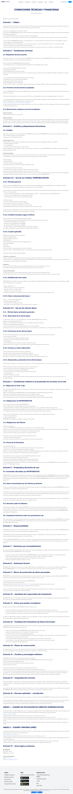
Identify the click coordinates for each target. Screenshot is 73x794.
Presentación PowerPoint (10, 784)
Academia (40, 2)
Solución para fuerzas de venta (27, 775)
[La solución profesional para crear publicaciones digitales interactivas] (5, 2)
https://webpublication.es (26, 584)
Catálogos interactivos (9, 775)
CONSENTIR (34, 792)
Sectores (34, 2)
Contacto (51, 2)
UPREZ (21, 772)
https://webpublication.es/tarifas (9, 714)
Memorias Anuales (8, 781)
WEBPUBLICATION (40, 772)
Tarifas (38, 781)
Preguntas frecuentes (41, 778)
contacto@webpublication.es (12, 759)
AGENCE (6, 772)
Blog (46, 2)
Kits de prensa (7, 779)
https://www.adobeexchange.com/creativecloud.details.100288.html (16, 102)
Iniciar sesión (64, 1)
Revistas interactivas (9, 777)
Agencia (21, 2)
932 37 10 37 (9, 757)
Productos (27, 2)
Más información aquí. (45, 790)
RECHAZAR (40, 792)
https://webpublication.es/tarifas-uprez (11, 734)
